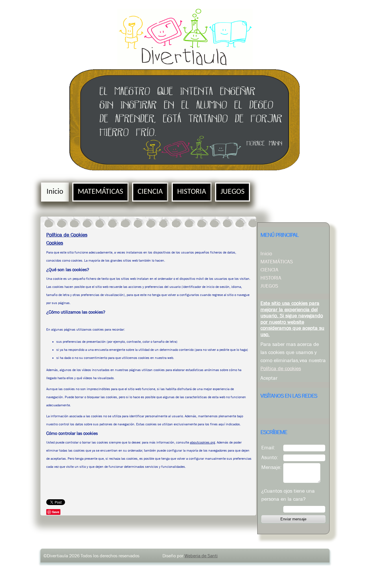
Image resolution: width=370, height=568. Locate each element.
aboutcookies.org (202, 442)
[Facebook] (265, 411)
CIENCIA (150, 192)
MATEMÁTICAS (100, 192)
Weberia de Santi (201, 555)
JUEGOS (233, 192)
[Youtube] (276, 411)
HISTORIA (191, 192)
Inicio (55, 192)
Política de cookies (280, 368)
